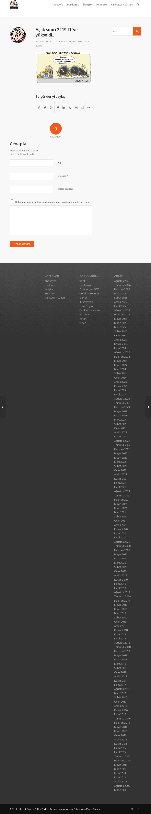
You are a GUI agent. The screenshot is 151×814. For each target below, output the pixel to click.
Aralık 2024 (120, 339)
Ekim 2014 (120, 773)
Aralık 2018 (120, 626)
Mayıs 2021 (120, 504)
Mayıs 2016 (120, 727)
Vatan (83, 319)
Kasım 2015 (121, 743)
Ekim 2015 (120, 748)
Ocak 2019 (120, 621)
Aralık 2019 (120, 575)
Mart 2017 (120, 693)
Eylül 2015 (120, 752)
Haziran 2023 (122, 407)
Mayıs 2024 (120, 360)
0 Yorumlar (57, 41)
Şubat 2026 (120, 297)
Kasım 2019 (121, 579)
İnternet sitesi (65, 188)
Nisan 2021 (120, 508)
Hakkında (73, 4)
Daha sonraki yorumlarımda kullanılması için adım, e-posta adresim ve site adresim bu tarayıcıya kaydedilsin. (53, 203)
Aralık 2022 (120, 432)
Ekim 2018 (120, 634)
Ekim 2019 (120, 583)
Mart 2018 (120, 664)
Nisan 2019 (120, 609)
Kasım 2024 (121, 344)
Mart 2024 (120, 369)
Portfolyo (84, 314)
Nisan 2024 (120, 365)
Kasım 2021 (121, 478)
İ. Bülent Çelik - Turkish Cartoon (41, 809)
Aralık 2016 (120, 705)
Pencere (101, 4)
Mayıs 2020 (120, 554)
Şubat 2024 (120, 373)
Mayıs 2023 (120, 411)
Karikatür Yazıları (122, 4)
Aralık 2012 (120, 781)
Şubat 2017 (120, 697)
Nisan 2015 (120, 769)
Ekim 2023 (120, 390)
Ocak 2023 (120, 428)
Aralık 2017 (120, 676)
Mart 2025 (120, 327)
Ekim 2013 (120, 777)
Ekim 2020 (120, 533)
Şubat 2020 (120, 567)
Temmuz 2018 (122, 647)
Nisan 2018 (120, 659)
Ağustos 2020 (122, 542)
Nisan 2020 (120, 558)
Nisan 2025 (120, 323)
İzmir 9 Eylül (86, 306)
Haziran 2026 (122, 289)
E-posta (63, 176)
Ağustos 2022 (122, 441)
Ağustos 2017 (122, 689)
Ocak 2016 (120, 735)
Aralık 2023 (120, 381)
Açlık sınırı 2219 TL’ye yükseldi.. (57, 32)
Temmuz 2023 (122, 403)
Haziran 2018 (122, 651)
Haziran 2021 (122, 499)
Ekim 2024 (120, 348)
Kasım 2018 (121, 630)
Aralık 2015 (120, 739)
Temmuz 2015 (122, 756)
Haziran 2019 (122, 600)
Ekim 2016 (120, 714)
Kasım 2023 (121, 386)
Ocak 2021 (120, 520)
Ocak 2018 (120, 672)
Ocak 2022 (120, 470)
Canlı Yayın (85, 285)
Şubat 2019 (120, 617)
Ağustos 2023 (122, 398)
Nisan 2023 (120, 415)
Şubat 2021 (120, 516)
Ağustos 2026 (122, 281)
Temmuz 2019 (122, 596)
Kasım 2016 (121, 710)
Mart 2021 (120, 512)
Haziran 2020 (122, 550)
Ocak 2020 (120, 571)
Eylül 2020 (120, 537)
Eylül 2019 (120, 588)
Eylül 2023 (120, 394)
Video (82, 323)
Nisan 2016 (120, 731)
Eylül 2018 (120, 638)
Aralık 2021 (120, 474)
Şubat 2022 (120, 466)
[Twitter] (132, 809)
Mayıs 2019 (120, 604)
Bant (82, 281)
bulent (39, 45)
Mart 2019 (120, 613)
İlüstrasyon (86, 302)
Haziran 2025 (122, 314)
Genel (72, 41)
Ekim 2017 (120, 685)
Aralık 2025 (120, 302)
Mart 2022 (120, 461)
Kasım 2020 (121, 529)
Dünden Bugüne (89, 293)
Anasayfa (57, 4)
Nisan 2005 (120, 790)
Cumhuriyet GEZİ (89, 289)
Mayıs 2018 (120, 655)
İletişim (87, 4)
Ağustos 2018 (122, 642)
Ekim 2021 (120, 482)
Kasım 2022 (121, 436)
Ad (60, 162)
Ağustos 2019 (122, 592)
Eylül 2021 (120, 487)
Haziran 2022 (122, 449)
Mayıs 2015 (120, 765)
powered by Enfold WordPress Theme (80, 809)
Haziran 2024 (122, 356)
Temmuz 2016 (122, 718)
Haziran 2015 (122, 760)
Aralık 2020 (120, 525)
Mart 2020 (120, 563)
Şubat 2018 (120, 668)
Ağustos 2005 (122, 786)
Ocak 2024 (120, 377)
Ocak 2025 (120, 335)
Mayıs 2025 (120, 319)
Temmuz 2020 (122, 546)
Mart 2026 (120, 293)
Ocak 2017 (120, 701)
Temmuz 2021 (122, 495)
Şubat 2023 (120, 424)
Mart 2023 (120, 419)
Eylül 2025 (120, 306)
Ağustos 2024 (122, 352)
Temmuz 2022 (122, 445)
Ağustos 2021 (122, 491)
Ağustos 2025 (122, 310)
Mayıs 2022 (120, 453)
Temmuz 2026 (122, 285)
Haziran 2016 (122, 722)
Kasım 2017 (121, 680)
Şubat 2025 (120, 331)
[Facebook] (138, 809)
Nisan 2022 (120, 457)
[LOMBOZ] (148, 407)
